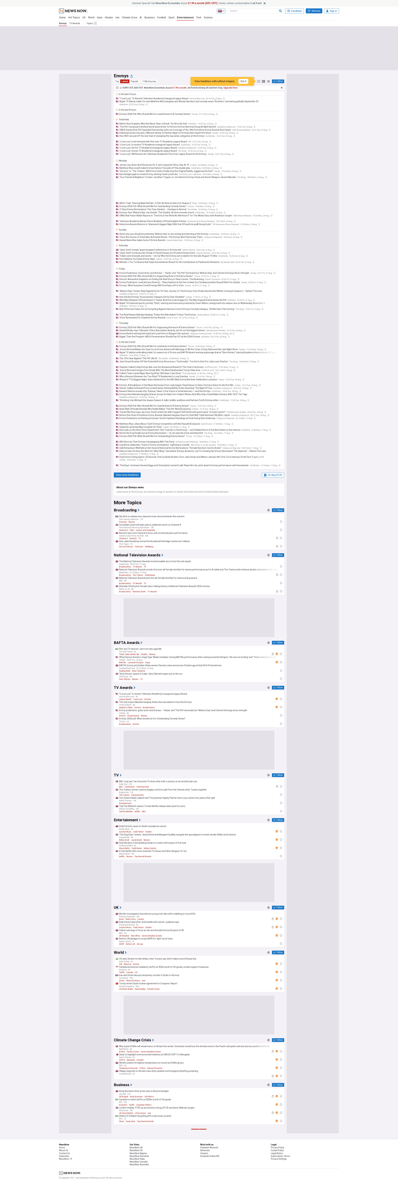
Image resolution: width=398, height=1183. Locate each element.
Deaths (144, 654)
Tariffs (122, 972)
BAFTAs (122, 663)
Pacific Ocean (133, 1052)
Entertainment (185, 17)
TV (140, 538)
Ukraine (109, 17)
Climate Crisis (129, 17)
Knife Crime (131, 919)
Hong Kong (130, 1121)
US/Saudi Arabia (126, 989)
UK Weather (124, 936)
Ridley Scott (124, 840)
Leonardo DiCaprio (135, 663)
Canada (129, 972)
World (91, 17)
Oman (121, 981)
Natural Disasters (154, 1068)
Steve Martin (124, 848)
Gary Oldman (124, 679)
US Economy (140, 1113)
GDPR (121, 944)
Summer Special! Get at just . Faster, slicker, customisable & (197, 3)
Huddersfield (124, 671)
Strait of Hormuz (133, 981)
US (136, 972)
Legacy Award (125, 699)
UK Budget (123, 1097)
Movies (132, 522)
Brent (121, 919)
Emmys (63, 23)
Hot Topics (74, 17)
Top (117, 81)
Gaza (99, 17)
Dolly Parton (138, 832)
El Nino (122, 1052)
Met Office (135, 936)
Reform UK (130, 944)
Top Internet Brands (142, 856)
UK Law (140, 944)
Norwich (133, 538)
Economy (123, 1105)
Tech (198, 17)
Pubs (132, 530)
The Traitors (138, 575)
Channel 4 (123, 530)
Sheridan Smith (139, 592)
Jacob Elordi (136, 840)
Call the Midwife (126, 812)
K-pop (147, 663)
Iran (117, 17)
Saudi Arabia (140, 989)
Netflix (137, 812)
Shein (121, 1121)
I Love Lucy (138, 699)
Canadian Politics (143, 1105)
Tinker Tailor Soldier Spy (129, 654)
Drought (140, 1060)
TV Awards (74, 23)
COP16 (122, 1060)
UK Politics (149, 1097)
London (140, 919)
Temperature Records (128, 1068)
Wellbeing (149, 547)
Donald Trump (153, 989)
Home (62, 17)
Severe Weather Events (152, 936)
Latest (125, 81)
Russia (136, 964)
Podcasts (139, 547)
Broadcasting (125, 567)
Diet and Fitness (126, 547)
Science (208, 17)
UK (84, 17)
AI (141, 17)
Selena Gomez (150, 848)
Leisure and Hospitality (145, 530)
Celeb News (150, 575)
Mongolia (131, 1060)
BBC (121, 787)
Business (149, 17)
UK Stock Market (126, 1113)
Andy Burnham (136, 1097)
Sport (171, 17)
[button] (149, 81)
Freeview (123, 522)
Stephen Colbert (126, 707)
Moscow (127, 964)
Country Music (125, 832)
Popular (134, 81)
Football (161, 17)
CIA (120, 964)
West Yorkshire (138, 671)
